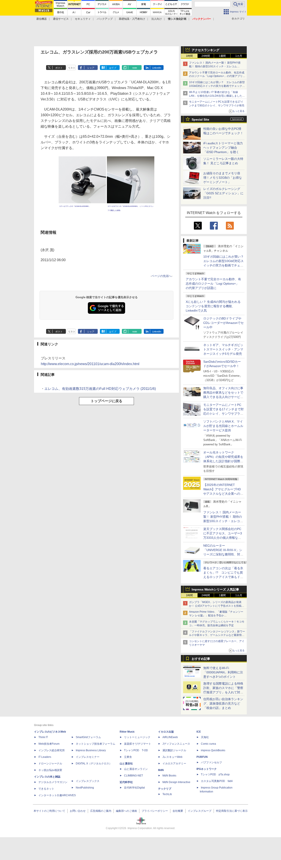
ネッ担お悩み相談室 (50, 770)
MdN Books (169, 775)
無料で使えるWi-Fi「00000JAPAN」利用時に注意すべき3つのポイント (223, 672)
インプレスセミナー (87, 756)
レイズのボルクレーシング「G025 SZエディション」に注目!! (223, 193)
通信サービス (61, 18)
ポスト (59, 67)
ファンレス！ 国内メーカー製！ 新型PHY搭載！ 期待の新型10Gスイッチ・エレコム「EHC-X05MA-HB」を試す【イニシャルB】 (215, 66)
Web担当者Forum (48, 743)
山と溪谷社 (126, 763)
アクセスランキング (205, 50)
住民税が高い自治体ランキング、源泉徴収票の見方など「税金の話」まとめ (223, 703)
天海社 (205, 737)
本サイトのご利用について (49, 810)
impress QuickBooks (213, 750)
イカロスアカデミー (174, 763)
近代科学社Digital (134, 787)
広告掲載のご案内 (100, 810)
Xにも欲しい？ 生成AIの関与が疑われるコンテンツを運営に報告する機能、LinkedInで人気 (213, 306)
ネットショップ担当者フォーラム (95, 743)
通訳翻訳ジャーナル (174, 750)
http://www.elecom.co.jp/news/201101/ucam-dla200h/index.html (90, 364)
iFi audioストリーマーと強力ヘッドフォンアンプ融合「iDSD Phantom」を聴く (223, 147)
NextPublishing (85, 787)
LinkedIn (156, 67)
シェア (90, 67)
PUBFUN (202, 756)
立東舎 (128, 756)
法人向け (156, 18)
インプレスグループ (199, 810)
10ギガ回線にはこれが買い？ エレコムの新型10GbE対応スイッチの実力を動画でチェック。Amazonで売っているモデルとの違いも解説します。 (225, 265)
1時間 (189, 55)
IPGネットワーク (206, 769)
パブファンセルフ (211, 762)
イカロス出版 (166, 731)
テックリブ (164, 788)
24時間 (206, 55)
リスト (71, 67)
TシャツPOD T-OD (136, 750)
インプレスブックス (87, 781)
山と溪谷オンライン (136, 769)
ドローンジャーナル (50, 763)
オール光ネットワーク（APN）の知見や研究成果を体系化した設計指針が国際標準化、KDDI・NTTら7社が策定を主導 (223, 461)
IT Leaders (44, 756)
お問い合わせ (78, 810)
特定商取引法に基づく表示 (232, 810)
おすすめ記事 (201, 658)
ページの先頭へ (161, 276)
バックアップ (105, 18)
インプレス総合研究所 (51, 750)
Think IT (43, 737)
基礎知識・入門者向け (132, 18)
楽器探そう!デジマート (137, 743)
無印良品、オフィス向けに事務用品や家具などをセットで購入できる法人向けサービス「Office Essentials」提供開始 (223, 396)
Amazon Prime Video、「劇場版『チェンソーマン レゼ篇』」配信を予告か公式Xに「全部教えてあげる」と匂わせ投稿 (216, 615)
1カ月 (238, 55)
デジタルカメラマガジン (52, 782)
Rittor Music (127, 731)
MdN (161, 770)
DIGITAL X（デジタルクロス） (94, 763)
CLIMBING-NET (133, 775)
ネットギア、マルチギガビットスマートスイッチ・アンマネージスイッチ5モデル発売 (223, 349)
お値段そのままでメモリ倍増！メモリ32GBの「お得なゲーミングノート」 (222, 177)
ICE (198, 731)
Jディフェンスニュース (176, 743)
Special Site (200, 119)
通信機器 (41, 18)
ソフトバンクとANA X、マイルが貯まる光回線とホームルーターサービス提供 (223, 426)
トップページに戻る (106, 401)
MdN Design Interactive (176, 782)
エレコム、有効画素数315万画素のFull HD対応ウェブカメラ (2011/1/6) (100, 389)
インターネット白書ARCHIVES (57, 795)
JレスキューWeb (172, 756)
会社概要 (178, 810)
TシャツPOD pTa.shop (215, 774)
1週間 (222, 55)
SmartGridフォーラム (88, 737)
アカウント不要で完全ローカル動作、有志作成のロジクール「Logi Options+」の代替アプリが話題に (213, 283)
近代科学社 (126, 782)
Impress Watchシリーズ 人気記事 (215, 589)
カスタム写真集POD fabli (217, 781)
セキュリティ (83, 18)
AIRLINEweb (170, 737)
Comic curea (208, 743)
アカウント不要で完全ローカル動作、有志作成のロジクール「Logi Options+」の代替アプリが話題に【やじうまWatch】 (217, 76)
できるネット (46, 788)
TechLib (167, 794)
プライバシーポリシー (155, 810)
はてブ (112, 67)
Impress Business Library (91, 750)
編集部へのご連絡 (126, 810)
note (134, 67)
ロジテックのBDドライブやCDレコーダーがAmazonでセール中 (223, 323)
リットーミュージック (137, 737)
